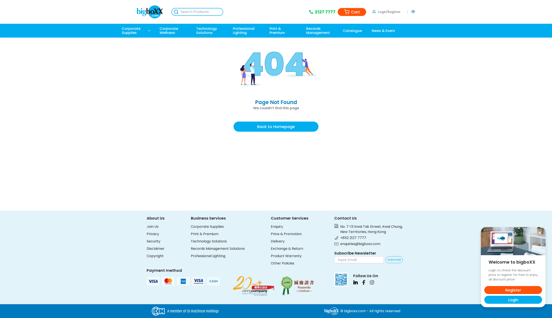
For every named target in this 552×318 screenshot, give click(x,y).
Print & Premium (204, 233)
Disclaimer (156, 248)
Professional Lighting (208, 255)
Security (153, 241)
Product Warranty (286, 255)
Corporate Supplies (207, 226)
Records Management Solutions (218, 248)
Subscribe (394, 259)
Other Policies (282, 263)
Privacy (153, 233)
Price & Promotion (286, 233)
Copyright (155, 255)
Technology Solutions (209, 241)
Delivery (278, 241)
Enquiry (277, 226)
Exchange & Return (287, 248)
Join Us (152, 226)
